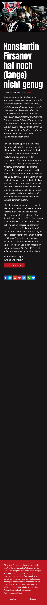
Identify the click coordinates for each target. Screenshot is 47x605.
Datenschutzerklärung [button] (13, 593)
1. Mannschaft (14, 265)
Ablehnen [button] (13, 599)
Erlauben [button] (33, 599)
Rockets (29, 92)
